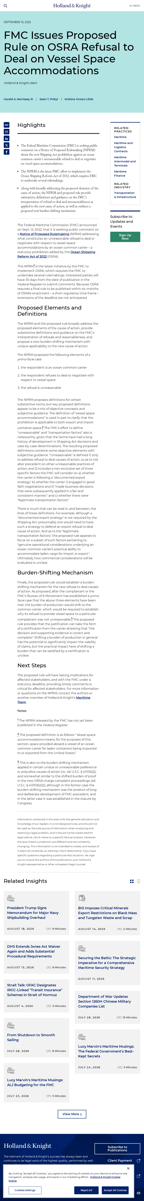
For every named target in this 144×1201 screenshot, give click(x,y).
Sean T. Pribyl (49, 99)
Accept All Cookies (115, 1190)
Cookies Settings (25, 1190)
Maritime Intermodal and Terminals (125, 161)
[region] (68, 1181)
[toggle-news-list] (138, 881)
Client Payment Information (120, 1163)
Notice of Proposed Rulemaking (44, 234)
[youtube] (138, 1193)
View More (71, 1114)
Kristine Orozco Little (79, 99)
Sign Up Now (125, 236)
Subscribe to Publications (117, 1148)
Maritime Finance (120, 173)
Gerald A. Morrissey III (18, 99)
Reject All (86, 1190)
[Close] (128, 1168)
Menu (136, 5)
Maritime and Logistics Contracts (123, 147)
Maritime (120, 137)
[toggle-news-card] (132, 881)
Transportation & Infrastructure (125, 195)
